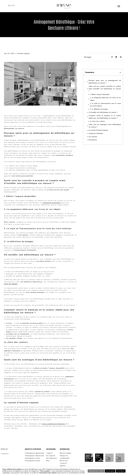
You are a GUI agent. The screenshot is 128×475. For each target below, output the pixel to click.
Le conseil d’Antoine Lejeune (98, 130)
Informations (93, 140)
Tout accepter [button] (110, 471)
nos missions (93, 137)
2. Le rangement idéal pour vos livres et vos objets (105, 99)
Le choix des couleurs (97, 121)
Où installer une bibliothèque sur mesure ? (103, 112)
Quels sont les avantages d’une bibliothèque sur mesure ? (105, 125)
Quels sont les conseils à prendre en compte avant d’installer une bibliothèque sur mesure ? (105, 88)
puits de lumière (11, 284)
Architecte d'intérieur (96, 133)
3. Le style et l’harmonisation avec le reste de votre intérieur (105, 104)
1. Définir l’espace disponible (100, 94)
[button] (120, 72)
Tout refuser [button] (120, 471)
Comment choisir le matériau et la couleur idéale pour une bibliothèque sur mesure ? (105, 117)
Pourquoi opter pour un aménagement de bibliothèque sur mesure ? (105, 81)
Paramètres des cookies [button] (96, 471)
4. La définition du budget (99, 109)
